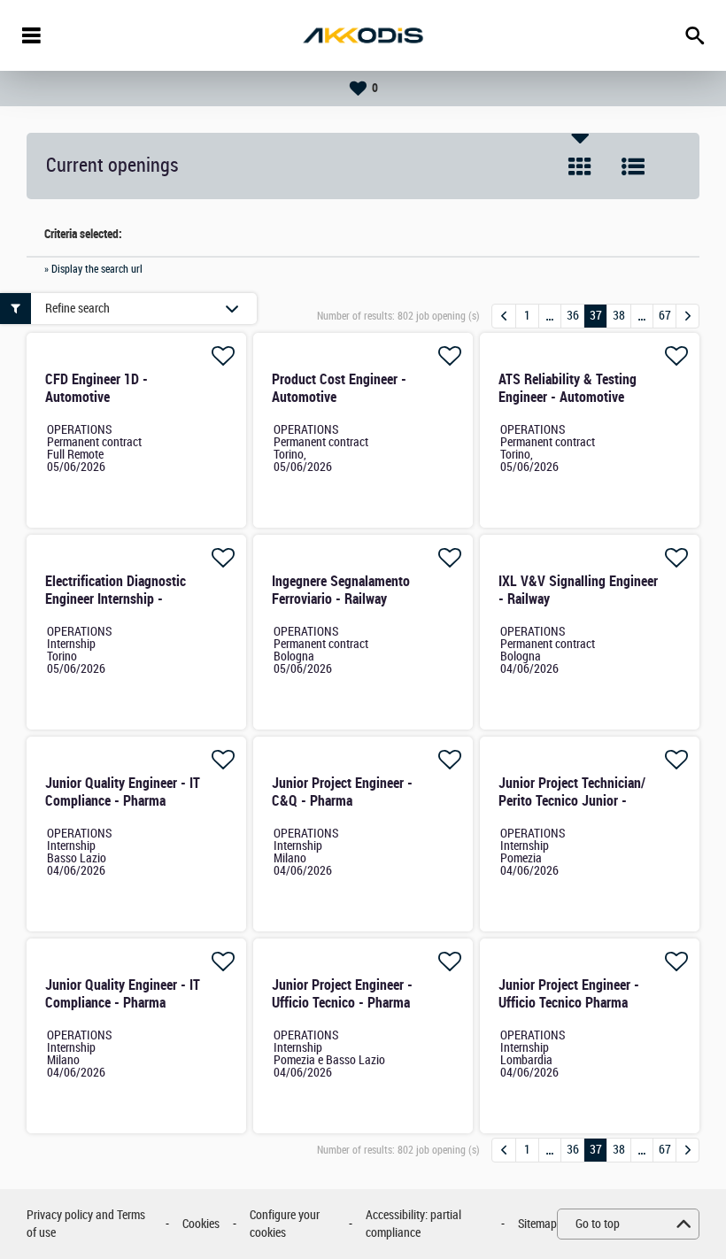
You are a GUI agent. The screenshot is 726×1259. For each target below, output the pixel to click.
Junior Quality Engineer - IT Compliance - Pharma (122, 792)
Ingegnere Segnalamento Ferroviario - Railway (341, 590)
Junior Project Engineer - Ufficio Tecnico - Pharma (342, 994)
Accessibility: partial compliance (413, 1224)
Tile (580, 166)
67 (665, 315)
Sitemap (537, 1224)
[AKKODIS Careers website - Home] (363, 35)
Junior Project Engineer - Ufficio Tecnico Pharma (568, 994)
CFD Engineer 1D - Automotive (96, 388)
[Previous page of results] (503, 316)
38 (619, 315)
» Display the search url (93, 269)
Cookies (201, 1224)
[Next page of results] (687, 316)
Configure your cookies (285, 1224)
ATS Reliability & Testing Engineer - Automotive (567, 388)
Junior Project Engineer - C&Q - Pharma (342, 792)
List (633, 166)
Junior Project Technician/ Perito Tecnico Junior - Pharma (571, 801)
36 (573, 315)
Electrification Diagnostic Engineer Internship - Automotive (115, 599)
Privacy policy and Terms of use (86, 1224)
